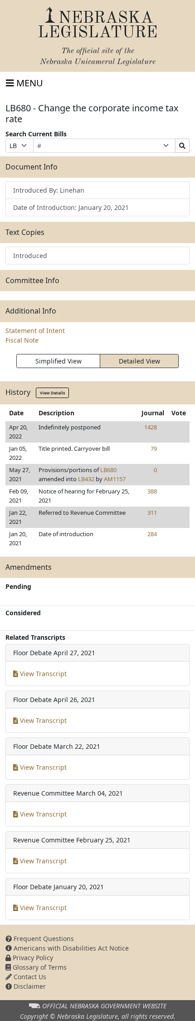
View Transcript (42, 673)
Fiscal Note (22, 340)
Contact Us (29, 976)
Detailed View (139, 361)
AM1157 (115, 479)
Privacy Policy (32, 957)
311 (152, 512)
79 (154, 448)
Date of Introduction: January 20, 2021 (71, 207)
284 (152, 534)
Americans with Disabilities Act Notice (70, 948)
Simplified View (58, 361)
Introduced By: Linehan (48, 190)
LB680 (108, 470)
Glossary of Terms (39, 967)
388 (152, 491)
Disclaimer (29, 986)
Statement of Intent (35, 330)
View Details (52, 393)
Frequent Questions (43, 938)
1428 (150, 427)
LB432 (86, 479)
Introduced (30, 255)
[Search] (182, 146)
